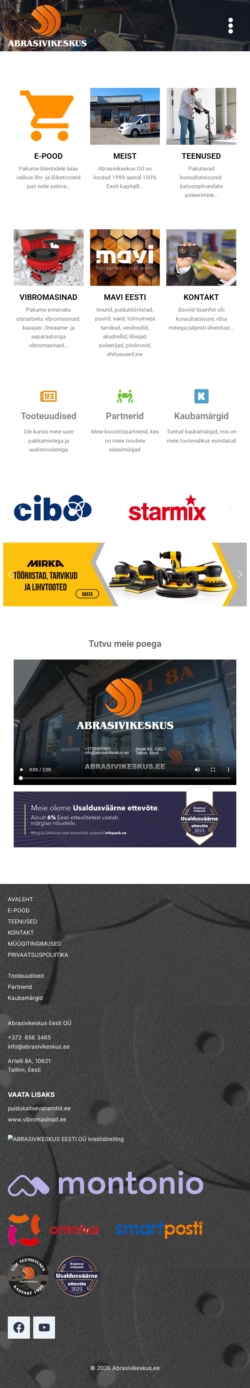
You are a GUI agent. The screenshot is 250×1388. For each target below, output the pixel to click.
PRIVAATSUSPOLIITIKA (38, 955)
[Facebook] (19, 1327)
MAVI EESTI (125, 297)
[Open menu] (230, 25)
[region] (125, 574)
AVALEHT (20, 899)
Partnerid (125, 416)
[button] (20, 508)
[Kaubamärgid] (201, 396)
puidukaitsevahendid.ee (39, 1108)
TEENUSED (201, 156)
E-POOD (48, 156)
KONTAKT (201, 297)
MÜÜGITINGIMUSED (34, 943)
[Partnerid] (125, 396)
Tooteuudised (48, 416)
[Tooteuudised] (48, 396)
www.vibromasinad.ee (37, 1119)
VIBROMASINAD (48, 297)
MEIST (125, 156)
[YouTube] (44, 1327)
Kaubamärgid (201, 416)
